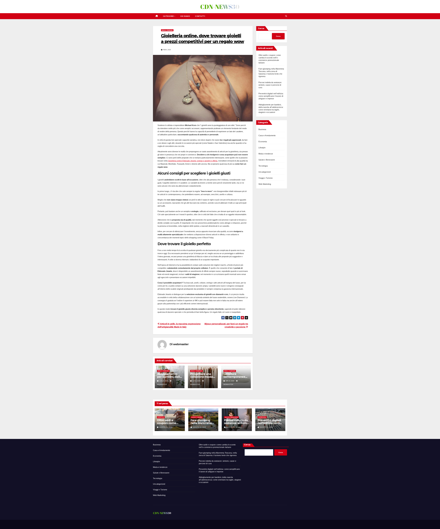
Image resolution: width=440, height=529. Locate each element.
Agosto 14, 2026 (199, 427)
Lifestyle (261, 148)
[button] (286, 16)
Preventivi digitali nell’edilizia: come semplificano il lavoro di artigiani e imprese (270, 96)
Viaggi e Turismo (265, 178)
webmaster (180, 344)
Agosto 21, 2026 (165, 427)
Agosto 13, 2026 (266, 427)
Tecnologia (263, 166)
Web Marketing (264, 184)
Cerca (261, 28)
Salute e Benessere (266, 160)
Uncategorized (264, 172)
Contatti (200, 16)
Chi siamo (185, 16)
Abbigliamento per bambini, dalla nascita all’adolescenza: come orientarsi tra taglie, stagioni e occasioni (220, 479)
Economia (262, 142)
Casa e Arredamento (267, 135)
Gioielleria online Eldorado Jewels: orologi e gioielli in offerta (192, 161)
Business (262, 129)
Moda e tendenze (167, 30)
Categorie (168, 16)
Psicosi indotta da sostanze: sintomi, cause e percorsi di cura (270, 84)
